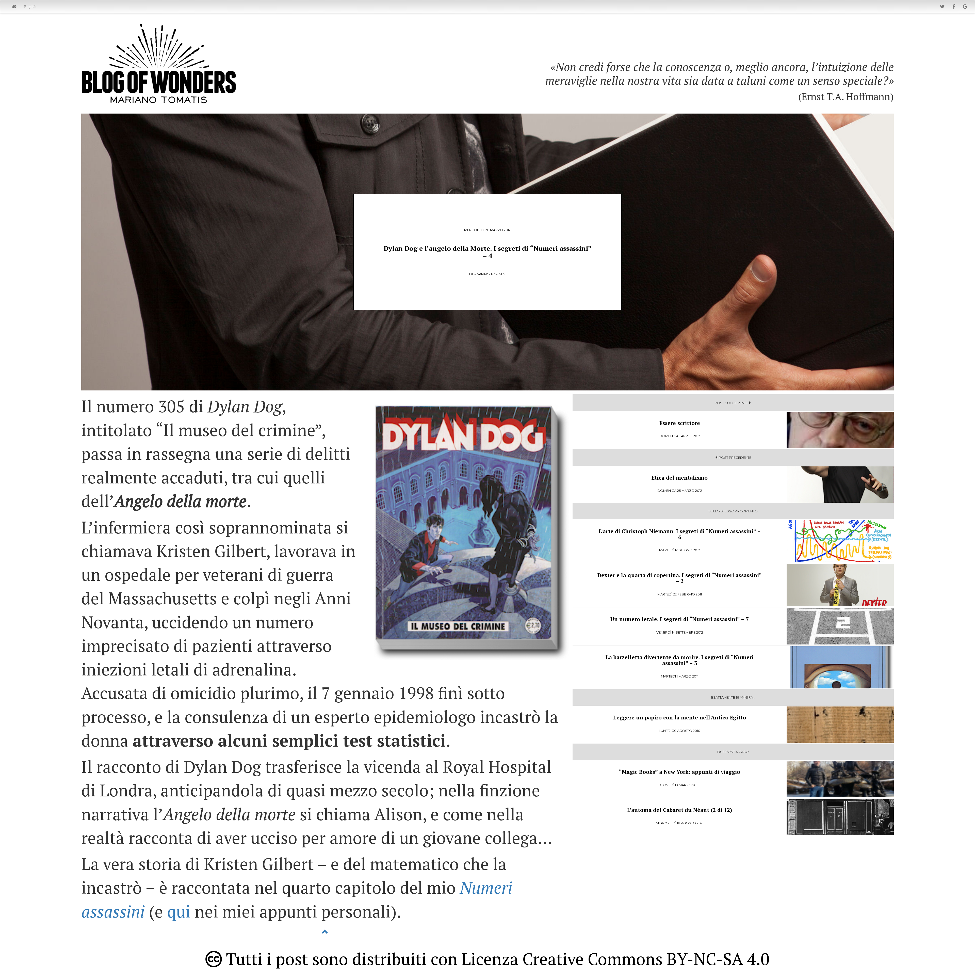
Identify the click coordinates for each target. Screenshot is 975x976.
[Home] (14, 6)
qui (179, 911)
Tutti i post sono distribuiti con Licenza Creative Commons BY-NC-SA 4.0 (496, 959)
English (30, 6)
